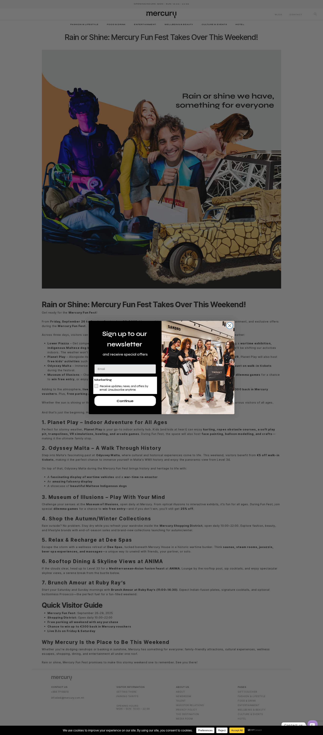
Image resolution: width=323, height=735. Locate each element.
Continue (125, 401)
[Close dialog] (229, 325)
